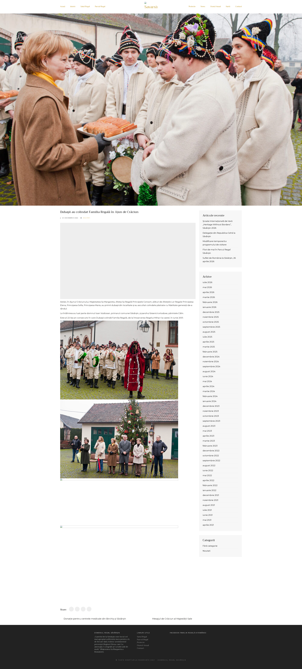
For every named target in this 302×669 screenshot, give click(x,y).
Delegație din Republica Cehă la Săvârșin (219, 235)
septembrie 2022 (211, 460)
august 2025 (209, 332)
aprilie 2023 (208, 436)
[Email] (89, 609)
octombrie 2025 (211, 322)
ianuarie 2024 (209, 401)
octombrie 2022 (211, 455)
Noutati (86, 218)
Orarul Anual (143, 645)
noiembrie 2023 (211, 411)
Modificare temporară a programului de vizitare (214, 243)
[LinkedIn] (83, 609)
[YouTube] (153, 663)
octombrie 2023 (211, 416)
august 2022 (209, 465)
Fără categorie (210, 546)
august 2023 (209, 426)
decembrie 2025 (211, 312)
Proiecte (141, 642)
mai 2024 (207, 381)
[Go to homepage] (151, 6)
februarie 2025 (210, 352)
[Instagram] (148, 663)
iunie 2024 (208, 376)
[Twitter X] (77, 609)
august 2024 (209, 371)
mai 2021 (207, 520)
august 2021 (209, 505)
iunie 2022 (208, 470)
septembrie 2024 (211, 366)
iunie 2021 (208, 515)
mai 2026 (207, 287)
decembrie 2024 (211, 356)
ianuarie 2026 (209, 307)
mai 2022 (207, 475)
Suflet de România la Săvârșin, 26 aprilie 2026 (219, 260)
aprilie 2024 (208, 386)
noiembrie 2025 (211, 317)
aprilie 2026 (208, 292)
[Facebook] (71, 609)
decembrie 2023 (211, 406)
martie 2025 (209, 347)
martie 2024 (209, 391)
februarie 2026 (210, 302)
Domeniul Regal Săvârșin (172, 660)
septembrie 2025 (211, 327)
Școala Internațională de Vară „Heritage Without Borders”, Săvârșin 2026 (217, 224)
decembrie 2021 (211, 495)
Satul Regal (142, 637)
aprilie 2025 (208, 342)
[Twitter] (159, 663)
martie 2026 (209, 297)
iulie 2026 (207, 282)
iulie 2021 (207, 510)
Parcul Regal (142, 639)
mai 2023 (207, 431)
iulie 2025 (207, 337)
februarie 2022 (210, 485)
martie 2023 (209, 441)
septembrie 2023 (211, 421)
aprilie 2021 (208, 525)
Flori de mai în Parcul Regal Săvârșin (217, 251)
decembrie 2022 (211, 450)
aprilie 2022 (208, 480)
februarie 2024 (210, 396)
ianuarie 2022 (209, 490)
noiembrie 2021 (210, 500)
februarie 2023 (210, 446)
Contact (140, 648)
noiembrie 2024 (211, 361)
